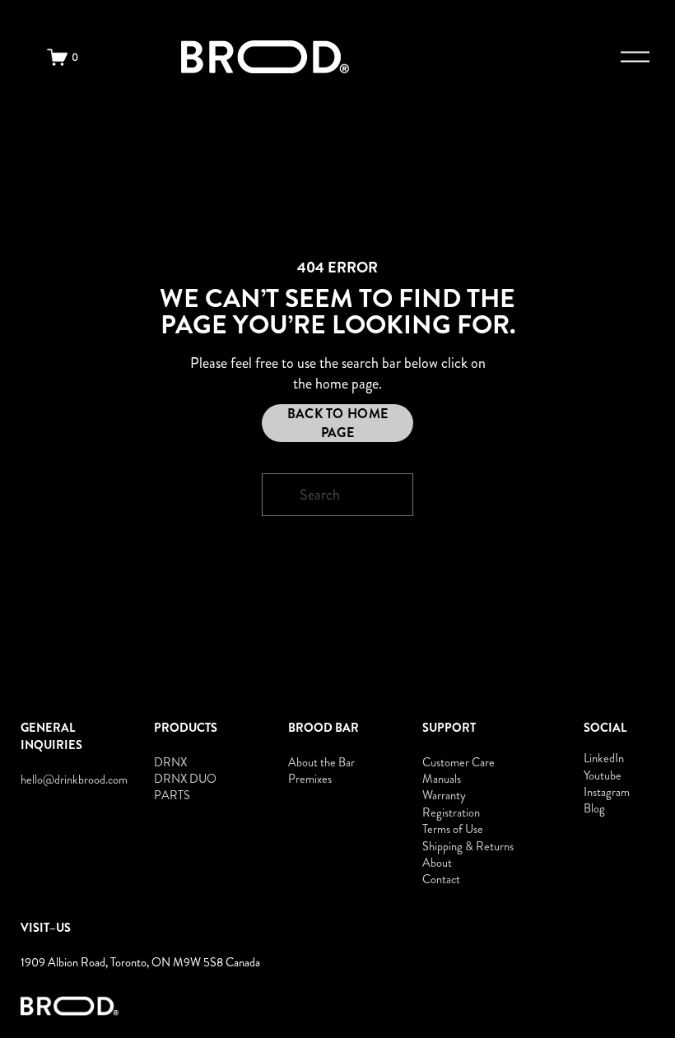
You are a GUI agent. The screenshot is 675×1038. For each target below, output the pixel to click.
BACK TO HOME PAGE (338, 423)
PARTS (172, 795)
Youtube (602, 775)
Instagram (607, 792)
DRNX (170, 762)
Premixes (310, 778)
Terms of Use (452, 829)
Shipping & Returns (468, 846)
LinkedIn (604, 758)
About (437, 862)
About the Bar (321, 762)
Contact (441, 879)
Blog (594, 808)
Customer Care (458, 762)
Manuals (441, 778)
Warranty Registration (451, 803)
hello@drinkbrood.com (74, 779)
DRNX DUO (185, 778)
